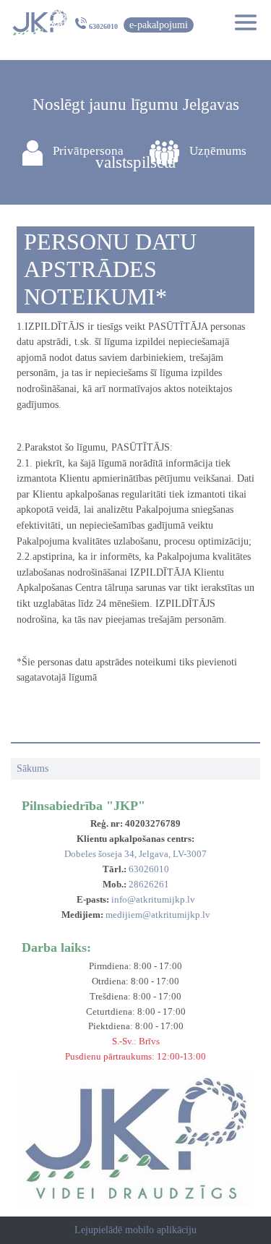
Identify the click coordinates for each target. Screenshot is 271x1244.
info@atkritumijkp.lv (153, 899)
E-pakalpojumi (158, 24)
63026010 (103, 26)
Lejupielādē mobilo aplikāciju (135, 1229)
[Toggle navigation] (241, 22)
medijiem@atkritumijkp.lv (158, 914)
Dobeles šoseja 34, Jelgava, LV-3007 (135, 853)
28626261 (149, 884)
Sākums (32, 768)
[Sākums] (39, 22)
